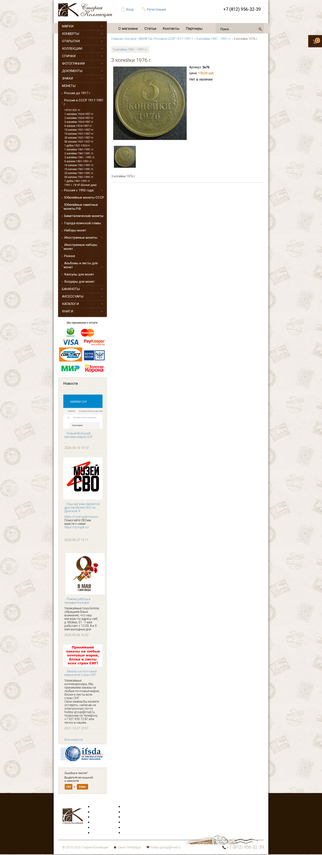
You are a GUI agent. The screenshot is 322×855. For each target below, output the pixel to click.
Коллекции (130, 827)
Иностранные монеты (80, 238)
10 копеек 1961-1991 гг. (79, 165)
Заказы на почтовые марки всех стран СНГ (80, 673)
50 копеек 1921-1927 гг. (79, 141)
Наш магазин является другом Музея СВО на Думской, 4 (82, 507)
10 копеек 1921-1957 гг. (79, 129)
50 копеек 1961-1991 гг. (79, 177)
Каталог (131, 39)
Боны (96, 827)
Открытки (99, 812)
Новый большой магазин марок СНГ (78, 435)
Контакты (171, 28)
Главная (117, 39)
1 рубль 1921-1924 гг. (77, 145)
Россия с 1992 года (79, 190)
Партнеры (194, 28)
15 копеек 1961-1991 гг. (79, 169)
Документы (130, 817)
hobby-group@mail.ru (165, 847)
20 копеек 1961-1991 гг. (79, 173)
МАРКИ (67, 26)
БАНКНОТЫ (71, 289)
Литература (100, 833)
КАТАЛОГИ (70, 304)
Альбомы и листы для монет (81, 265)
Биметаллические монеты (83, 216)
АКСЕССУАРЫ (72, 296)
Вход (130, 9)
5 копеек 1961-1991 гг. (78, 161)
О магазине (128, 28)
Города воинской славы (82, 223)
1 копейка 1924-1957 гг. (79, 114)
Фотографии (131, 812)
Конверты (129, 807)
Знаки (96, 822)
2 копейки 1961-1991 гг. (79, 153)
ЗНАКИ (67, 78)
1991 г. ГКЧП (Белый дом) (80, 185)
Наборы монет (75, 230)
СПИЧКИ (69, 56)
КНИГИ (67, 311)
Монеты (128, 822)
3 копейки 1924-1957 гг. (79, 121)
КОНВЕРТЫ (70, 34)
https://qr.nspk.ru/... (77, 527)
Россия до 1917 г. (77, 93)
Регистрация (156, 9)
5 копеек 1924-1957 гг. (78, 125)
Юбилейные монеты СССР (84, 197)
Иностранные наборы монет (80, 247)
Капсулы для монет (79, 274)
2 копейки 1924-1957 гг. (79, 118)
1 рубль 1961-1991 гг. (77, 181)
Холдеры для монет (79, 282)
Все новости (73, 739)
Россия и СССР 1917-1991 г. (83, 102)
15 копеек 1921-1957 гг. (79, 133)
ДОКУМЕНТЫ (72, 71)
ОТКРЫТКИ (71, 41)
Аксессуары (100, 817)
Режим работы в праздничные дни (77, 600)
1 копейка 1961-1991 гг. (79, 149)
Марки (96, 807)
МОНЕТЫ (69, 86)
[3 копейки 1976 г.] (150, 103)
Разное (69, 256)
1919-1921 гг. (72, 110)
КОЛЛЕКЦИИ (72, 49)
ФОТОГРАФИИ (73, 63)
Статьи (150, 28)
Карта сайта (131, 833)
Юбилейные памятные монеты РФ (81, 207)
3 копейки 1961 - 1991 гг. (79, 157)
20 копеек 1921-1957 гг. (79, 137)
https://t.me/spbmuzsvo (81, 516)
